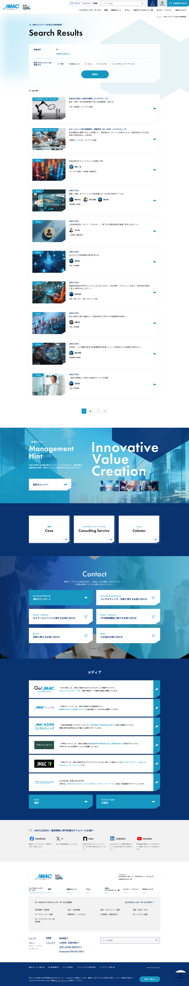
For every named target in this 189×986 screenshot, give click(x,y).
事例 (62, 64)
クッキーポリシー (61, 980)
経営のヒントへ (41, 484)
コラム (89, 64)
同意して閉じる (149, 979)
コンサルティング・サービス (124, 64)
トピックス (103, 64)
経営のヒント (75, 64)
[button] (75, 3)
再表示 (95, 74)
